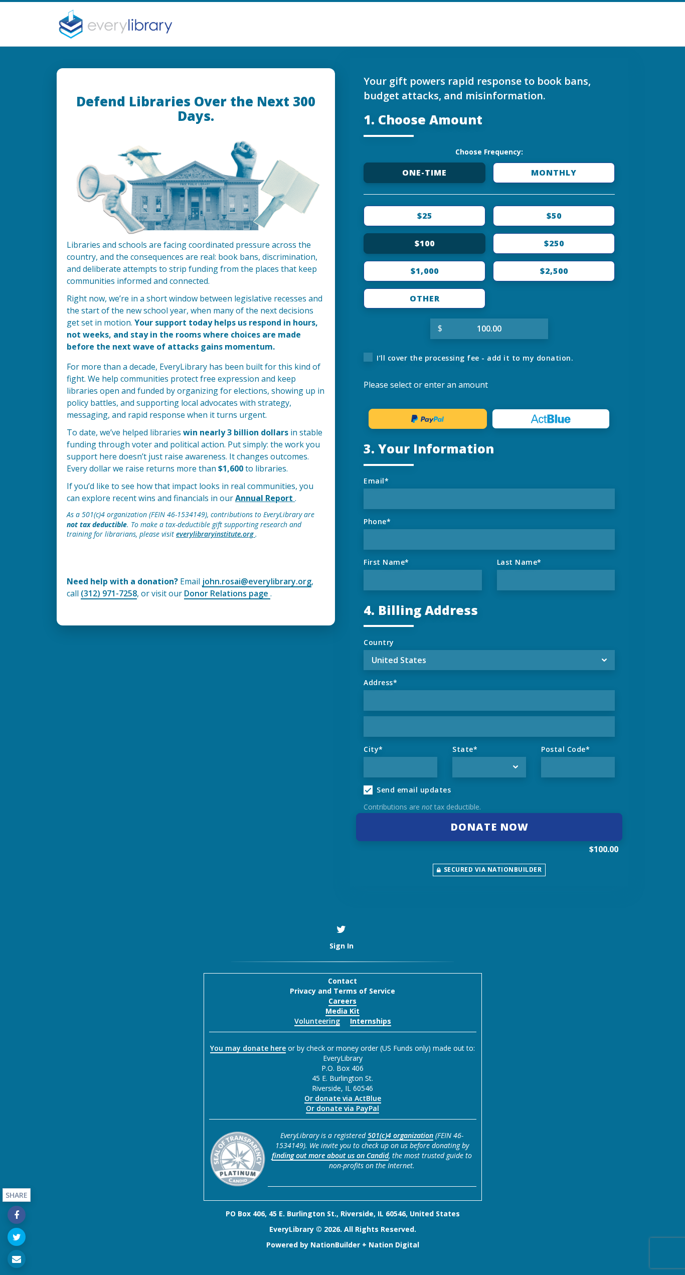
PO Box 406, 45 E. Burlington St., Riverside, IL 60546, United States (343, 1213)
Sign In (341, 945)
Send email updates (414, 789)
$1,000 (425, 270)
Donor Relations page (227, 593)
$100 (425, 243)
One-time (424, 172)
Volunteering (317, 1021)
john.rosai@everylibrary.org (256, 581)
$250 (554, 243)
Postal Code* (565, 749)
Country (379, 642)
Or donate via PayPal (342, 1108)
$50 (554, 215)
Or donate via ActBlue (342, 1098)
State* (464, 749)
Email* (376, 481)
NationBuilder (335, 1244)
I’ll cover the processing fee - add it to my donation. (475, 358)
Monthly (554, 172)
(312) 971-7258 (109, 593)
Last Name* (519, 562)
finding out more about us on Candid (330, 1155)
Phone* (377, 521)
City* (373, 749)
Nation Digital (394, 1244)
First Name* (386, 562)
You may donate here (248, 1048)
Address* (380, 682)
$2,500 (554, 270)
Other (425, 298)
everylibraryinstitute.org (215, 534)
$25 (424, 215)
